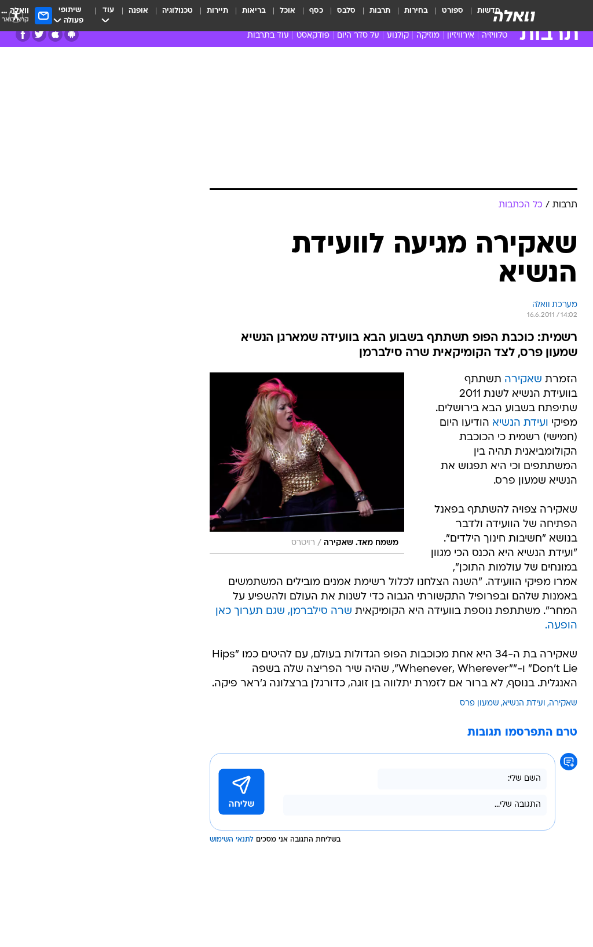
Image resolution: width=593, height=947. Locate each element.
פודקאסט (313, 35)
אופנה (138, 10)
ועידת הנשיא (520, 423)
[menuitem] (445, 15)
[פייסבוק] (23, 34)
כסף (316, 10)
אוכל (287, 10)
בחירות (416, 10)
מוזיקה (428, 35)
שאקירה (523, 379)
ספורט (452, 10)
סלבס (346, 10)
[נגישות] (16, 15)
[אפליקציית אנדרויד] (71, 34)
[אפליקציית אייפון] (55, 34)
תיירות (217, 10)
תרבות (379, 10)
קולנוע (398, 35)
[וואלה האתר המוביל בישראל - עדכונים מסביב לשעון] (514, 15)
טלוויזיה (494, 35)
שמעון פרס (479, 703)
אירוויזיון (460, 35)
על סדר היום (358, 35)
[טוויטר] (39, 34)
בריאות (254, 10)
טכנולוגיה (177, 10)
